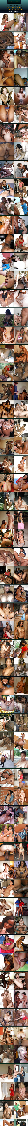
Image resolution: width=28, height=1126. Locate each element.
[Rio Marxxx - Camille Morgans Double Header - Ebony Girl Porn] (7, 722)
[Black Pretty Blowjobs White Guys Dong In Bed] (7, 520)
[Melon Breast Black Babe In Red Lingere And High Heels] (21, 649)
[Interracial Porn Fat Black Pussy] (7, 1073)
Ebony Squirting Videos (14, 9)
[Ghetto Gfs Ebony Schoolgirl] (21, 335)
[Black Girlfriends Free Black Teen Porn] (21, 815)
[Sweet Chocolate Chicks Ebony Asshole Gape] (21, 501)
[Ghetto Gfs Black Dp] (7, 501)
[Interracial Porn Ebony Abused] (21, 1036)
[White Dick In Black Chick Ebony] (21, 169)
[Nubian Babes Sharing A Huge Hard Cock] (21, 575)
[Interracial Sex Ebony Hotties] (7, 169)
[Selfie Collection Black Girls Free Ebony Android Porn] (21, 686)
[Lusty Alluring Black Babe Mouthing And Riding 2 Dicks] (21, 944)
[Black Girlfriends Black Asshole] (21, 151)
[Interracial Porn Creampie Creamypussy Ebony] (21, 1017)
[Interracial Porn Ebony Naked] (21, 225)
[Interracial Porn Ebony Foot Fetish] (21, 925)
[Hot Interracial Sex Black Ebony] (7, 133)
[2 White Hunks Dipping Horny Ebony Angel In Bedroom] (7, 815)
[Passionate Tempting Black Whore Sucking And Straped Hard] (21, 188)
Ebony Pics (19, 5)
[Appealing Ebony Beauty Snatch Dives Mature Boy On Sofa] (7, 372)
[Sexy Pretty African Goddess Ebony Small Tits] (7, 317)
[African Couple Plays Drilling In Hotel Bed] (21, 372)
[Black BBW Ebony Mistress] (7, 40)
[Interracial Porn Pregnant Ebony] (21, 317)
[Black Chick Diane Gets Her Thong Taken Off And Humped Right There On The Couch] (7, 1054)
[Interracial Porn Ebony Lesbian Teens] (21, 262)
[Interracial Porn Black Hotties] (7, 980)
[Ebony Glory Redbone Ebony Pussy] (7, 925)
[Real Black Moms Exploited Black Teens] (7, 114)
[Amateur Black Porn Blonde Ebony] (7, 188)
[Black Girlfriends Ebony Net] (21, 206)
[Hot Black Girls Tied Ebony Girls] (7, 630)
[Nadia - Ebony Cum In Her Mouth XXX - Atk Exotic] (7, 796)
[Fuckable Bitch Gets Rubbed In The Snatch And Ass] (21, 354)
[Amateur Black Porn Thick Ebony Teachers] (7, 298)
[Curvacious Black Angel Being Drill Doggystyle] (21, 870)
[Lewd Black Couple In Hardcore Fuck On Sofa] (21, 722)
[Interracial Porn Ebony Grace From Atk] (21, 22)
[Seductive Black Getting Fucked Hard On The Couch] (7, 575)
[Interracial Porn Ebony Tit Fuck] (7, 225)
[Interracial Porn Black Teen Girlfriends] (7, 464)
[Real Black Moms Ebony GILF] (7, 649)
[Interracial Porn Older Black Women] (7, 59)
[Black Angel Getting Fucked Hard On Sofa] (21, 427)
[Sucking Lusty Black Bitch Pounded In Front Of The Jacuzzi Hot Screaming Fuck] (21, 741)
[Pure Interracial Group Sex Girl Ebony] (7, 335)
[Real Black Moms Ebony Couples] (21, 759)
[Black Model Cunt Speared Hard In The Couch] (7, 741)
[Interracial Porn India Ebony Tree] (7, 96)
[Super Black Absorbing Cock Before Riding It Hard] (21, 999)
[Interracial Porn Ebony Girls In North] (7, 686)
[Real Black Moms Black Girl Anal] (7, 704)
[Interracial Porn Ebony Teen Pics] (7, 870)
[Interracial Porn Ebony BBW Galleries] (21, 980)
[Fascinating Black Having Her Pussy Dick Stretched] (7, 446)
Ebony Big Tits (10, 5)
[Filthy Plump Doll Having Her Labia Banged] (21, 888)
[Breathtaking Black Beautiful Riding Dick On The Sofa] (21, 593)
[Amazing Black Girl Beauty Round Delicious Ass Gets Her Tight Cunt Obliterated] (21, 778)
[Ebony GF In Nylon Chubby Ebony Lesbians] (21, 298)
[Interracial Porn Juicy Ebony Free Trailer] (7, 557)
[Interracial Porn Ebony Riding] (21, 796)
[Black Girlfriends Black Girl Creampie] (7, 667)
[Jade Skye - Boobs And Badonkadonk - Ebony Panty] (21, 833)
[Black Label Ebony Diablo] (21, 77)
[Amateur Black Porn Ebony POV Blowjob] (21, 851)
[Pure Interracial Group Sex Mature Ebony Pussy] (21, 40)
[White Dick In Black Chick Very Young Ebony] (7, 280)
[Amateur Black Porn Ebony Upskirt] (7, 759)
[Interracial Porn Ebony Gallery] (7, 999)
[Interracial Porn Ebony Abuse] (7, 962)
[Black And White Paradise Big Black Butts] (21, 704)
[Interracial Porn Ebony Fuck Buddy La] (7, 206)
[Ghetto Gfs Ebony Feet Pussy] (7, 778)
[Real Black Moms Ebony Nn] (7, 243)
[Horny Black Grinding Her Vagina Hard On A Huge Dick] (21, 667)
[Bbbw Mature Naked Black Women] (7, 538)
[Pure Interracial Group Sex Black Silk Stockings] (21, 1054)
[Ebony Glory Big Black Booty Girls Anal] (7, 1109)
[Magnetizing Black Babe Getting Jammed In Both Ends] (21, 907)
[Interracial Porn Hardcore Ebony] (21, 409)
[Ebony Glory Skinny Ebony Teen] (7, 22)
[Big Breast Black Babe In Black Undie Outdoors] (7, 391)
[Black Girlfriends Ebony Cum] (21, 612)
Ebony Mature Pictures (14, 7)
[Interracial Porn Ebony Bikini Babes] (21, 538)
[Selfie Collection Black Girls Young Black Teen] (7, 593)
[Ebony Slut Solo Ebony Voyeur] (21, 96)
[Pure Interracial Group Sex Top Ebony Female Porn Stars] (21, 1091)
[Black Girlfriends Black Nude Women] (21, 59)
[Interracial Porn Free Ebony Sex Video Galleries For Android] (21, 280)
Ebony (14, 2)
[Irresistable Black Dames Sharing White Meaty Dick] (7, 409)
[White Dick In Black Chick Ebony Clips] (7, 907)
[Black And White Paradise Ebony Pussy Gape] (7, 851)
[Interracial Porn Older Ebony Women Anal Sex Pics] (21, 962)
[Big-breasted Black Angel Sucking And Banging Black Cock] (7, 151)
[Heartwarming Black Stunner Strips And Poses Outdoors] (7, 77)
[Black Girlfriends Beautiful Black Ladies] (21, 520)
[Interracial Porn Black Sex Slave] (7, 354)
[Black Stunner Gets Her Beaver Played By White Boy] (21, 391)
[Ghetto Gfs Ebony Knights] (21, 243)
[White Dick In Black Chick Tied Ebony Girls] (21, 114)
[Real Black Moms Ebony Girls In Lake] (21, 133)
